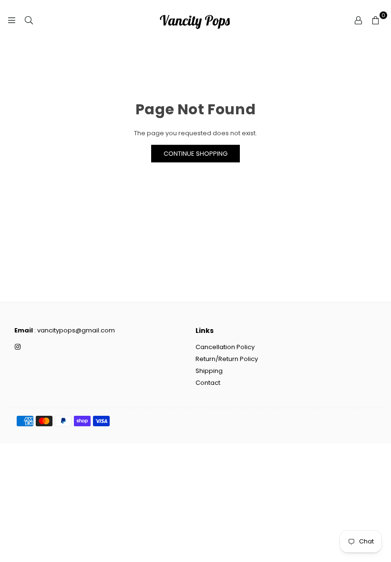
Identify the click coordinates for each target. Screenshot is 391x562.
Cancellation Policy (225, 346)
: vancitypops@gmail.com (74, 330)
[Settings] (358, 20)
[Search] (28, 20)
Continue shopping (195, 153)
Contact (208, 382)
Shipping (209, 370)
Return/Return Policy (227, 358)
